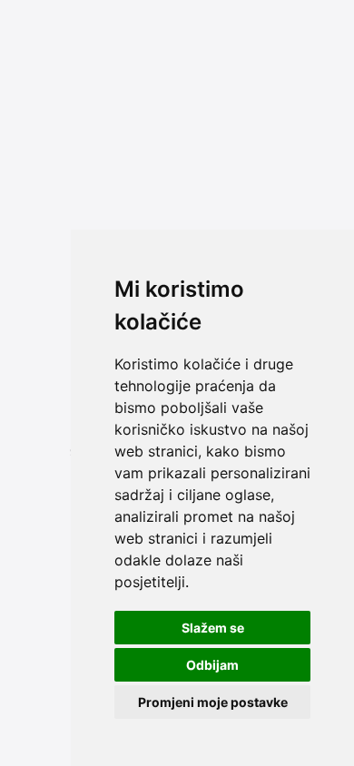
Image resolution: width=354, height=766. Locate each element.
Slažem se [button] (213, 627)
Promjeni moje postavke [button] (213, 702)
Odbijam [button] (212, 665)
